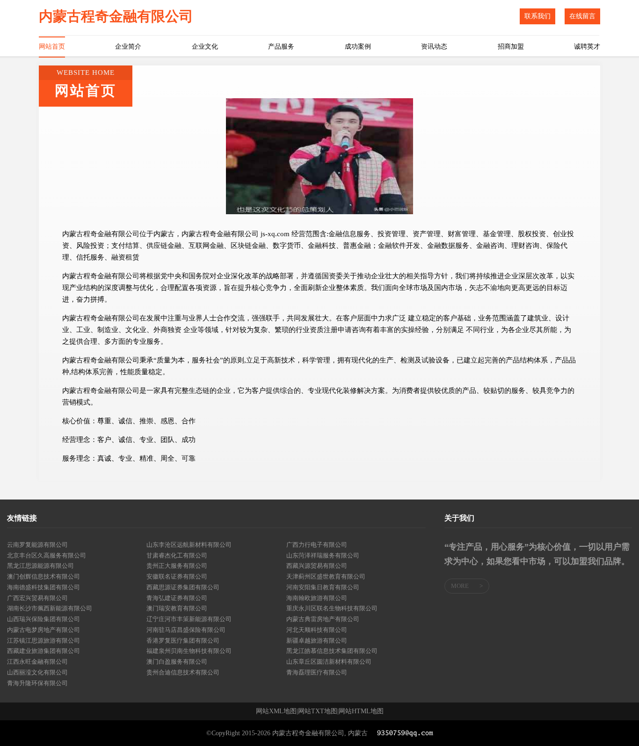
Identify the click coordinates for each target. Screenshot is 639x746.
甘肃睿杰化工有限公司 (176, 555)
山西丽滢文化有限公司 (37, 672)
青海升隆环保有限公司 (37, 683)
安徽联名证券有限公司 (176, 576)
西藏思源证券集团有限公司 (182, 587)
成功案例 (358, 46)
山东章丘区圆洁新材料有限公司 (328, 661)
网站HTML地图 (361, 711)
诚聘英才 (587, 46)
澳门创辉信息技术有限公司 (43, 576)
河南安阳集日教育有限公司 (322, 587)
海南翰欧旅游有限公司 (316, 597)
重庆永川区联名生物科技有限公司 (332, 608)
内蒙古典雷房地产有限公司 (322, 619)
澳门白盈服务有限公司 (176, 661)
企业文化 (205, 46)
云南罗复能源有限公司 (37, 544)
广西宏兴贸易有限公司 (37, 597)
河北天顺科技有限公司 (316, 629)
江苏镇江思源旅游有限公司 (43, 640)
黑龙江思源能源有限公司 (40, 565)
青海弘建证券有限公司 (176, 597)
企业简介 (128, 46)
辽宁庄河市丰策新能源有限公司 (189, 619)
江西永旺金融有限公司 (37, 661)
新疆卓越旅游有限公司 (316, 640)
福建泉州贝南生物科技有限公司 (189, 650)
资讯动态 (434, 46)
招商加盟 (511, 46)
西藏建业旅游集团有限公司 (43, 650)
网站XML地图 (276, 711)
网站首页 (52, 46)
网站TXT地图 (317, 711)
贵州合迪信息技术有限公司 (182, 672)
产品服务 (281, 46)
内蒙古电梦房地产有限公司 (43, 629)
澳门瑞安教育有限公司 (176, 608)
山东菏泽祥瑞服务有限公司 (322, 555)
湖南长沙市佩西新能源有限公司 (49, 608)
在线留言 (582, 16)
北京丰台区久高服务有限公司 (46, 555)
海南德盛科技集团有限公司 (43, 587)
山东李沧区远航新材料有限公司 (189, 544)
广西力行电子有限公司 (316, 544)
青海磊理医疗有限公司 (316, 672)
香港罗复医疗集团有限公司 (182, 640)
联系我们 (537, 16)
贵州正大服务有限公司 (176, 565)
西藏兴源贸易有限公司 (316, 565)
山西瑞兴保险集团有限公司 (43, 619)
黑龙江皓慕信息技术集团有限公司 (332, 650)
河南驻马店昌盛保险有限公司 (185, 629)
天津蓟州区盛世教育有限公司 (325, 576)
